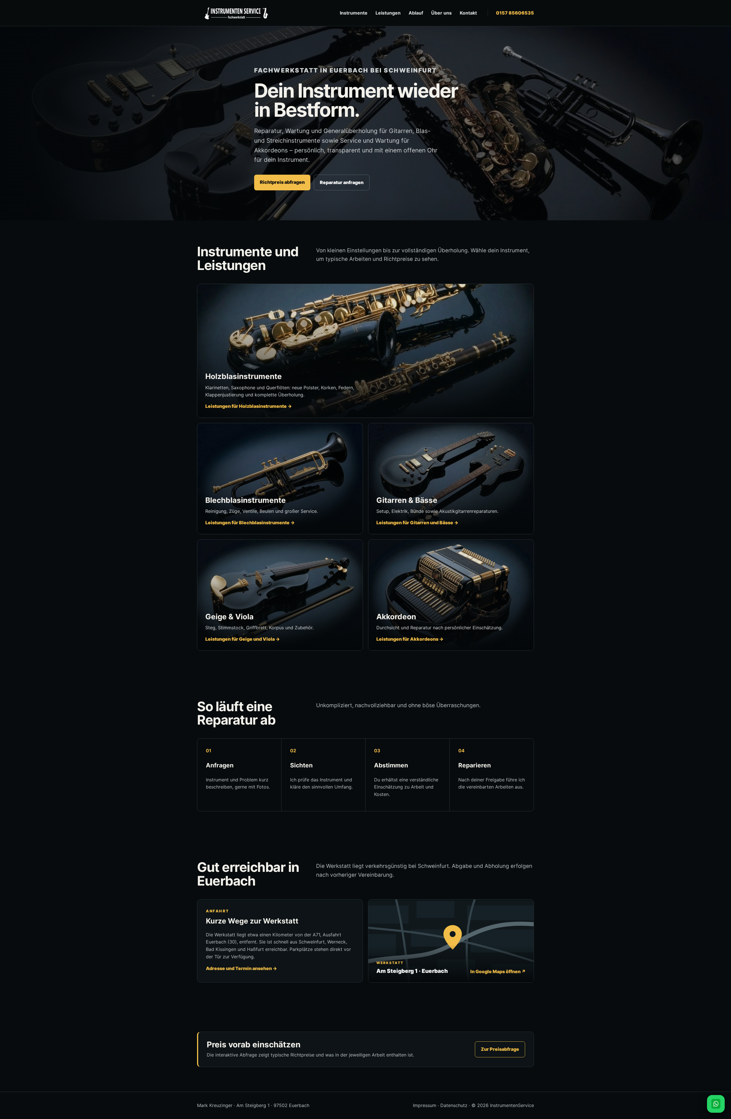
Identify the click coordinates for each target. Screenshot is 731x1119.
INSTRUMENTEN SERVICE (235, 13)
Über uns (441, 13)
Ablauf (416, 13)
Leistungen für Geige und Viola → (242, 639)
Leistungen (388, 13)
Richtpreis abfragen (282, 182)
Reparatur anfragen (342, 182)
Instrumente (353, 13)
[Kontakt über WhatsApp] (716, 1104)
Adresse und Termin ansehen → (241, 968)
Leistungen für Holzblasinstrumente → (248, 406)
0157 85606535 (515, 13)
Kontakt (468, 13)
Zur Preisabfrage (500, 1049)
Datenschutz (453, 1105)
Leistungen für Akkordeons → (409, 639)
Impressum (424, 1105)
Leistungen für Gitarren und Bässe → (417, 522)
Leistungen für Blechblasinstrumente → (250, 522)
